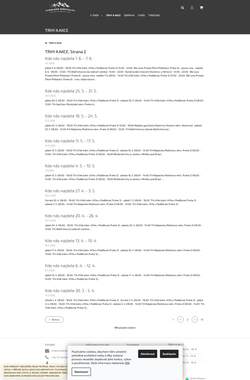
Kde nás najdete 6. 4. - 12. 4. (70, 265)
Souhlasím (169, 353)
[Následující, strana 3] (195, 319)
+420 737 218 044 (59, 357)
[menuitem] (96, 15)
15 (202, 319)
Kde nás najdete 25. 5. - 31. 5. (71, 90)
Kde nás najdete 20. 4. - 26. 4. (72, 215)
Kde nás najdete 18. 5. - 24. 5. (71, 115)
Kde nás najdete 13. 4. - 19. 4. (71, 240)
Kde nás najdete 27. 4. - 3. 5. (70, 190)
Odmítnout (148, 353)
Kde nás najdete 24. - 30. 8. (182, 349)
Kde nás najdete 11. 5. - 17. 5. (70, 140)
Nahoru (56, 319)
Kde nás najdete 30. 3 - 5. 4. (70, 290)
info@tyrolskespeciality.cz (63, 350)
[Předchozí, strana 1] (180, 319)
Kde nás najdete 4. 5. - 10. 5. (70, 165)
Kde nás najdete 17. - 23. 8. (182, 356)
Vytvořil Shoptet (197, 378)
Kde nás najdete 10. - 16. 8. (182, 362)
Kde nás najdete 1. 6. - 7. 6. (68, 58)
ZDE (127, 363)
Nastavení (81, 371)
